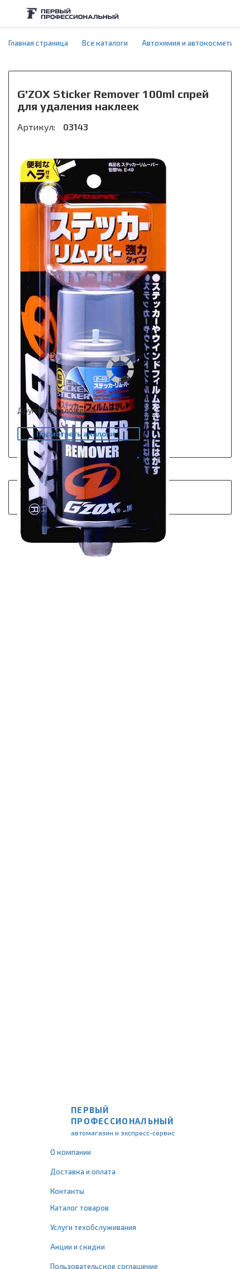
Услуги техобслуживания (93, 1227)
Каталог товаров (79, 1207)
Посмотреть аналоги (75, 433)
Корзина (226, 13)
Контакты (67, 1191)
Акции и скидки (77, 1246)
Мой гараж (204, 13)
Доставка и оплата (83, 1171)
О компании (70, 1152)
